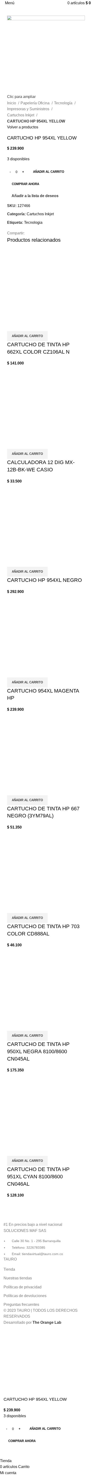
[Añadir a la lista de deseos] (26, 325)
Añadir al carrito (48, 171)
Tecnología (63, 103)
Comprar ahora (25, 184)
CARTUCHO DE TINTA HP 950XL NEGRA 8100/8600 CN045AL (38, 1051)
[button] (27, 336)
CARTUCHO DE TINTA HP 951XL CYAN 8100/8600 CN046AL (38, 1176)
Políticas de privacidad (23, 1287)
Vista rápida (13, 325)
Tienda (9, 1269)
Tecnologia (33, 222)
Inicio (12, 103)
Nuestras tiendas (18, 1278)
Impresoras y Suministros (28, 109)
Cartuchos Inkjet (21, 115)
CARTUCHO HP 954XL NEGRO (44, 580)
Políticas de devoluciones (25, 1296)
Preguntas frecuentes (21, 1305)
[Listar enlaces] (46, 1232)
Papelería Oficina (35, 103)
